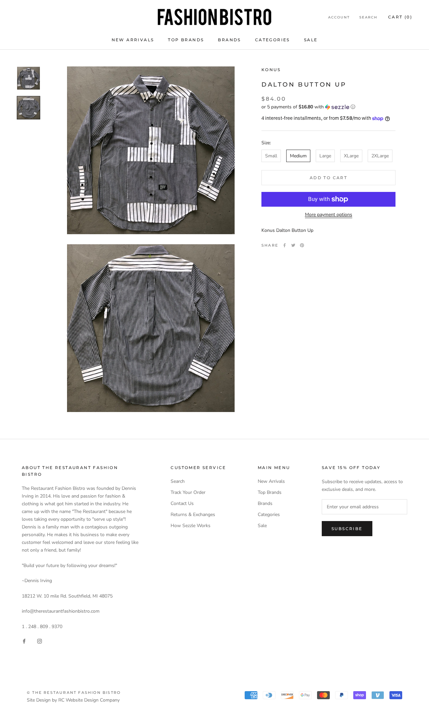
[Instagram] (39, 641)
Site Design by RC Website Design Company (73, 700)
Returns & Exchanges (193, 514)
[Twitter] (293, 245)
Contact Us (182, 503)
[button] (328, 107)
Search (368, 17)
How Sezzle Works (190, 525)
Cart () (400, 16)
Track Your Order (188, 492)
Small (271, 156)
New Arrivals (133, 39)
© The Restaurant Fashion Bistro (74, 692)
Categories (272, 39)
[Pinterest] (302, 245)
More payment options (328, 214)
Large (325, 156)
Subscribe (347, 528)
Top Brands (186, 39)
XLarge (351, 156)
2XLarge (380, 156)
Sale (311, 39)
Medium (298, 156)
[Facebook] (285, 245)
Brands (229, 39)
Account (339, 17)
